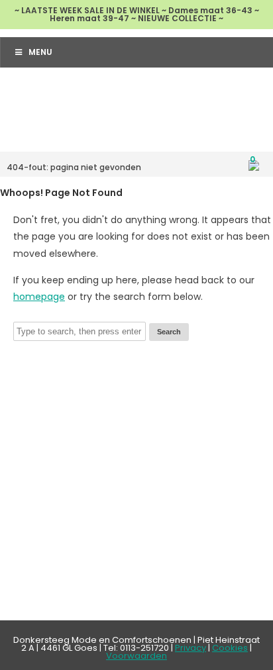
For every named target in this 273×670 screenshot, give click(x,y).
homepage (39, 296)
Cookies (230, 648)
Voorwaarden (136, 655)
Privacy (190, 648)
